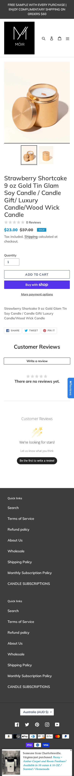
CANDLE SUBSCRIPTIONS (29, 583)
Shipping (31, 237)
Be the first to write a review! (37, 460)
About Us (15, 540)
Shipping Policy (20, 562)
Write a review (37, 361)
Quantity (10, 255)
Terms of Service (21, 518)
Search (13, 508)
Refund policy (18, 529)
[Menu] (68, 38)
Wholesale (16, 551)
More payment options (37, 294)
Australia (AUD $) (35, 712)
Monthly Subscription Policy (30, 573)
